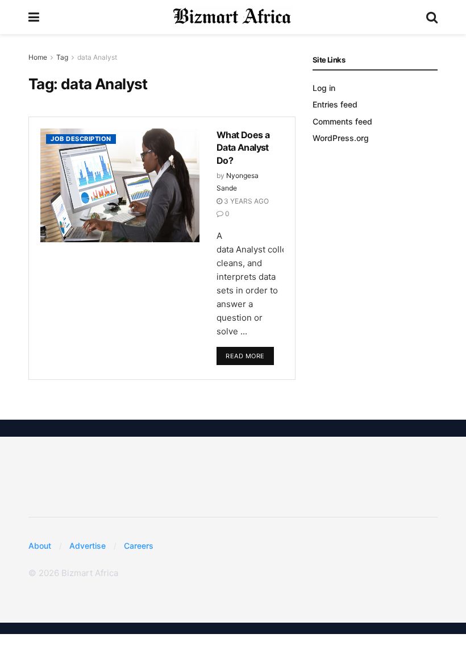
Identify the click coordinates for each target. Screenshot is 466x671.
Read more (250, 353)
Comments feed (342, 121)
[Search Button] (432, 17)
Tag (62, 57)
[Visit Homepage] (233, 17)
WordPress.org (341, 138)
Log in (324, 88)
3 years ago (245, 201)
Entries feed (335, 104)
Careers (138, 545)
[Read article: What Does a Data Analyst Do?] (119, 185)
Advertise (87, 545)
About (39, 545)
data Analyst (97, 57)
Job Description (81, 139)
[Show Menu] (33, 17)
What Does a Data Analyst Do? (243, 147)
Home (37, 57)
